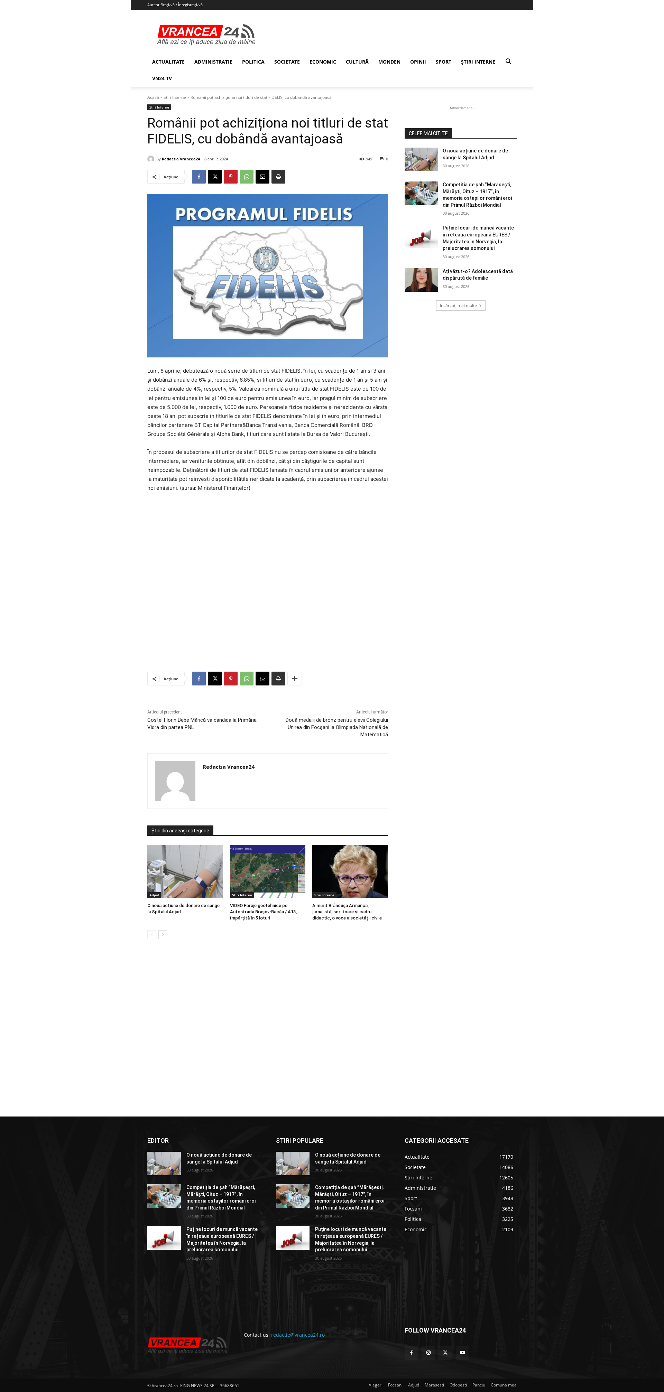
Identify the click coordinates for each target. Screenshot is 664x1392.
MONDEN (389, 61)
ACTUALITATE (168, 61)
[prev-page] (151, 934)
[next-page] (162, 934)
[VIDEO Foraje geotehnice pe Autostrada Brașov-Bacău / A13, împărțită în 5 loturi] (268, 871)
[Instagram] (428, 1353)
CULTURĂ (357, 61)
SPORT (443, 61)
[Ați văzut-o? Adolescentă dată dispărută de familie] (421, 280)
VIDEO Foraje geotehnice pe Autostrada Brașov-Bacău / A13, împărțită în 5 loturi (263, 912)
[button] (508, 62)
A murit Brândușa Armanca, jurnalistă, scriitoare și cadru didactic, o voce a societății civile (347, 912)
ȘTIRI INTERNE (478, 61)
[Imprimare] (278, 177)
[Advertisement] (267, 579)
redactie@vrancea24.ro (298, 1335)
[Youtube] (462, 1353)
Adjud (154, 895)
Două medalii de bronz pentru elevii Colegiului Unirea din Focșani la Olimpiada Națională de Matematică (337, 727)
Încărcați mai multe (458, 305)
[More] (294, 678)
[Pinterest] (231, 177)
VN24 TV (162, 78)
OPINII (418, 61)
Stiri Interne (175, 97)
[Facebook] (199, 177)
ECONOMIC (323, 61)
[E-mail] (262, 177)
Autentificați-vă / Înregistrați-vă (175, 4)
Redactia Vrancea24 (181, 158)
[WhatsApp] (246, 177)
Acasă (153, 97)
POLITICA (253, 61)
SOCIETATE (287, 61)
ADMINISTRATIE (213, 61)
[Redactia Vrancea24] (151, 159)
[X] (215, 177)
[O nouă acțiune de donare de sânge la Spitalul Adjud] (185, 871)
